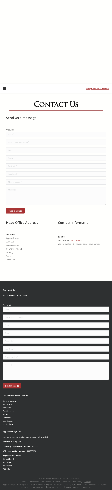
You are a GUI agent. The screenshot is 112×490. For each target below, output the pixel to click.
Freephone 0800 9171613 (97, 88)
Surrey (5, 414)
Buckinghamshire (10, 401)
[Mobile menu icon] (4, 88)
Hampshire (7, 404)
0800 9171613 (77, 240)
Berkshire (7, 407)
